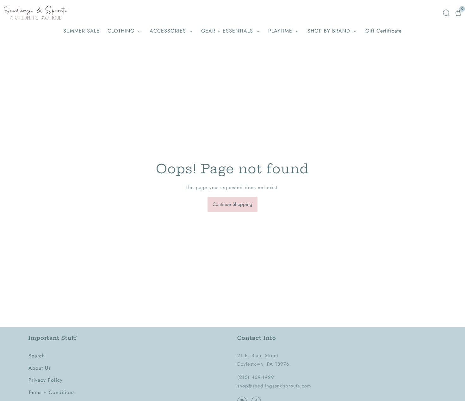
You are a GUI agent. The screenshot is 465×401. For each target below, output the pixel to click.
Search (36, 355)
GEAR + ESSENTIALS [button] (228, 30)
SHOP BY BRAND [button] (329, 30)
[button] (446, 13)
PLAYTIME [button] (281, 30)
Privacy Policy (45, 380)
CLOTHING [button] (122, 30)
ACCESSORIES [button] (169, 30)
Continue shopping (232, 204)
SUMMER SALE (81, 30)
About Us (39, 368)
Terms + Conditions (51, 392)
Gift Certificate (383, 30)
